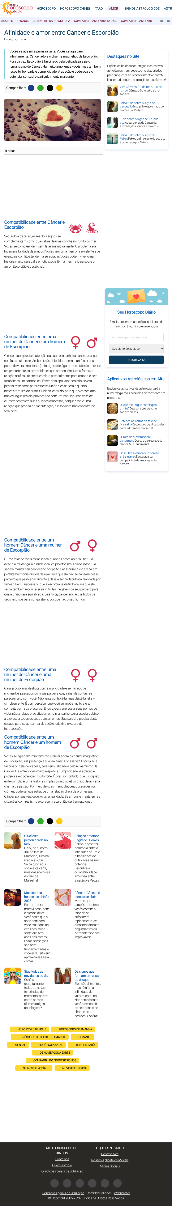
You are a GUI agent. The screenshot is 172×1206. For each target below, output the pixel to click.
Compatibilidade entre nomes (142, 21)
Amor (113, 8)
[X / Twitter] (67, 1183)
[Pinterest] (92, 1183)
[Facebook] (31, 88)
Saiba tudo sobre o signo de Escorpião (142, 106)
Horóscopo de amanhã (75, 1029)
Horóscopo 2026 (51, 1045)
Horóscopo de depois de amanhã (41, 1037)
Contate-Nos (110, 1154)
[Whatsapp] (40, 88)
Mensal (20, 1045)
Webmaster (122, 1193)
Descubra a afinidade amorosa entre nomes (139, 458)
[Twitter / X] (50, 88)
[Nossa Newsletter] (161, 21)
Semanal (84, 1037)
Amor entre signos (15, 21)
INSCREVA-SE (136, 360)
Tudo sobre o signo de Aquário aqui (139, 122)
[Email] (59, 88)
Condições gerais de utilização (62, 1171)
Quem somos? (62, 1165)
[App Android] (117, 1183)
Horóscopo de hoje (32, 1029)
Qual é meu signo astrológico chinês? (138, 408)
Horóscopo (46, 8)
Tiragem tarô (85, 1045)
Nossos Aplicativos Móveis (110, 1160)
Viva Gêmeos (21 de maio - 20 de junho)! (141, 90)
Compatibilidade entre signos (95, 21)
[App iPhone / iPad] (104, 1183)
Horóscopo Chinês (75, 8)
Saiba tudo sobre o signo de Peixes (143, 139)
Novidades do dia (74, 1068)
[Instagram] (79, 1183)
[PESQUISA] (168, 21)
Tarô (99, 8)
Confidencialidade (99, 1193)
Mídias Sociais (110, 1166)
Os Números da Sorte (55, 1052)
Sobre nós (62, 1159)
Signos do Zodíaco (36, 1068)
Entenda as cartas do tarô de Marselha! (142, 424)
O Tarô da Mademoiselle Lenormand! (141, 440)
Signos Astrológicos (142, 8)
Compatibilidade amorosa (51, 21)
